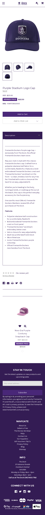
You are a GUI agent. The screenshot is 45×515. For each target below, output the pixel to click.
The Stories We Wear (22, 431)
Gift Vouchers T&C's (22, 441)
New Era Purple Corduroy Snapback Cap (22, 333)
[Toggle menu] (3, 3)
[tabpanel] (22, 324)
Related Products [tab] (10, 293)
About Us (22, 426)
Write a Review (8, 276)
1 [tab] (22, 351)
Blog (22, 447)
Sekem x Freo (22, 428)
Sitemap (22, 449)
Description (10, 135)
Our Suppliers (22, 439)
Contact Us (22, 436)
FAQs (22, 433)
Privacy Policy (22, 444)
